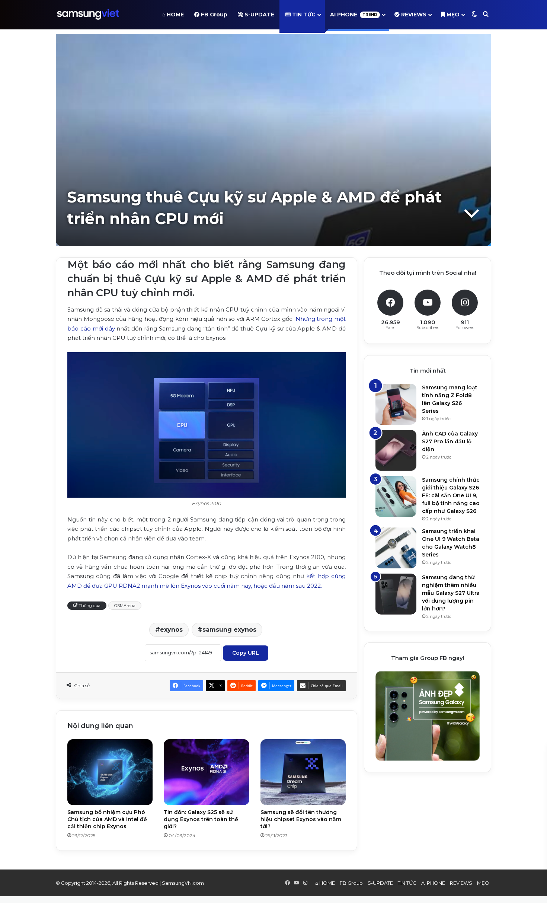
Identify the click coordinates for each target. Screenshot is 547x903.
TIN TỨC (303, 14)
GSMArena (124, 605)
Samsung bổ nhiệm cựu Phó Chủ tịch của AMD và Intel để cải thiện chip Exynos (107, 819)
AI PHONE (353, 14)
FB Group (213, 14)
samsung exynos (229, 629)
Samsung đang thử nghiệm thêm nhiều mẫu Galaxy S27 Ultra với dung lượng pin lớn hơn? (451, 593)
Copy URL (245, 653)
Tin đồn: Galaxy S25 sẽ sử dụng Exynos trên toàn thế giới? (201, 819)
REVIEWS (413, 14)
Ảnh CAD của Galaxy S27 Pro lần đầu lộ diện (450, 441)
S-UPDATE (258, 14)
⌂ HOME (173, 14)
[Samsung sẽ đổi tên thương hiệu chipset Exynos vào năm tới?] (303, 772)
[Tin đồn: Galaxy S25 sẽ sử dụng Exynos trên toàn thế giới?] (206, 772)
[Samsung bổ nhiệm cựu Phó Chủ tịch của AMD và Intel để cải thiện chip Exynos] (110, 772)
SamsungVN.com (183, 883)
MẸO (452, 14)
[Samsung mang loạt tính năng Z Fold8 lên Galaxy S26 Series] (395, 404)
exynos (171, 629)
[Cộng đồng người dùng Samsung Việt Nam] (88, 14)
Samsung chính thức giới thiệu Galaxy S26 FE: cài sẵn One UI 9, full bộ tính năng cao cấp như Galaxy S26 (451, 495)
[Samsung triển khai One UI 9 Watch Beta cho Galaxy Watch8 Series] (395, 547)
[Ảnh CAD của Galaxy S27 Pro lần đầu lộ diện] (395, 450)
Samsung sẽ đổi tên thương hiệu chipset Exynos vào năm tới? (300, 819)
